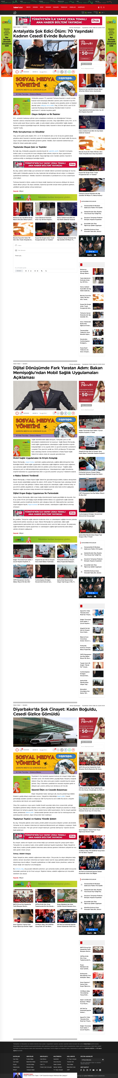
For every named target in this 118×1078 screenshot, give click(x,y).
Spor (41, 7)
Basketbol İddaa (31, 1061)
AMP (68, 1069)
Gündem (35, 7)
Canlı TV (42, 1064)
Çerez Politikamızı (89, 1075)
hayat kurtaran (32, 504)
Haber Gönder (57, 1064)
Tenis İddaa (70, 1064)
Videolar (73, 7)
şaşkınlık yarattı (53, 151)
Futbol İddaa (30, 1059)
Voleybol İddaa (30, 1069)
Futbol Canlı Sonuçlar (46, 1067)
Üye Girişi (15, 1059)
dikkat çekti (29, 812)
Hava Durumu (57, 1061)
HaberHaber (87, 1044)
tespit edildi (61, 796)
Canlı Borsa (43, 1059)
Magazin (56, 7)
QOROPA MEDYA (89, 1048)
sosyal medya (29, 462)
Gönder (19, 270)
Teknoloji (64, 7)
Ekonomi (48, 7)
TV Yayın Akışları (58, 1069)
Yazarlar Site (70, 1061)
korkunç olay (19, 869)
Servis (28, 7)
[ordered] (35, 271)
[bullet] (37, 271)
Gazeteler (81, 7)
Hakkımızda (16, 1067)
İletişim (15, 1069)
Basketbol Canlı (71, 1067)
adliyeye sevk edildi (47, 105)
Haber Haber (16, 27)
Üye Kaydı (15, 1061)
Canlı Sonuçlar (44, 1061)
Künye (14, 1064)
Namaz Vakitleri (57, 1067)
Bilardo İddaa (30, 1067)
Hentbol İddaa (30, 1064)
